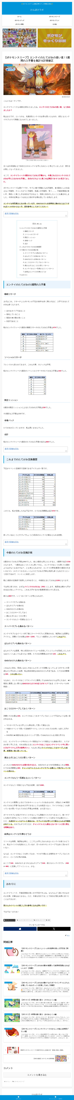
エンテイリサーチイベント (25, 920)
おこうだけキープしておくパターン (37, 262)
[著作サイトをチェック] (20, 929)
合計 (26, 243)
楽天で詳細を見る (12, 213)
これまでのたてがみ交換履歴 (31, 247)
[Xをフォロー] (54, 929)
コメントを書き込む (37, 1075)
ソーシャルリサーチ (32, 234)
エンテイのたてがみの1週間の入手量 (34, 228)
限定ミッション (30, 237)
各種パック (28, 240)
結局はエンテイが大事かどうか (35, 272)
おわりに (24, 275)
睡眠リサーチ (29, 231)
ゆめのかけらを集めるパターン (35, 259)
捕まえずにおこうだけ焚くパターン (37, 265)
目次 (34, 224)
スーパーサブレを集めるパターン (36, 253)
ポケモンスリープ (10, 920)
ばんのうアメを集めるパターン (35, 256)
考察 (49, 920)
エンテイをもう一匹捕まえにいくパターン (39, 268)
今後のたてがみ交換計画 (29, 250)
